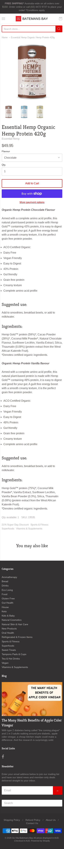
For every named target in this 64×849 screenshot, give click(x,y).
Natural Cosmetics (12, 620)
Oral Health (8, 632)
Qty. (4, 165)
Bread (5, 581)
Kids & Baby (8, 615)
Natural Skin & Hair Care (15, 624)
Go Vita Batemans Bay (22, 838)
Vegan (5, 663)
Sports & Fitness (39, 524)
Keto (4, 611)
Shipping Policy (12, 820)
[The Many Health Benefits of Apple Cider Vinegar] (32, 699)
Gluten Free (8, 598)
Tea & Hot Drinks (11, 658)
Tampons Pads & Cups (14, 654)
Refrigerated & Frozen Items (17, 637)
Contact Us (32, 823)
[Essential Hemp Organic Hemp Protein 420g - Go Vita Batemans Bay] (9, 112)
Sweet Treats (9, 650)
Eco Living (7, 590)
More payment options (32, 202)
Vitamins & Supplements (29, 528)
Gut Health (7, 602)
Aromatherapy (9, 577)
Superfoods (8, 528)
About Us (51, 820)
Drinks (5, 585)
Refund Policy (32, 820)
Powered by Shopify (40, 841)
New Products (9, 628)
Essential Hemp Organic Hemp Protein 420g (33, 37)
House (5, 607)
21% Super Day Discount (15, 524)
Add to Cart (32, 183)
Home (5, 37)
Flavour (6, 151)
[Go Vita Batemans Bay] (32, 18)
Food (4, 594)
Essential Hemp (10, 138)
